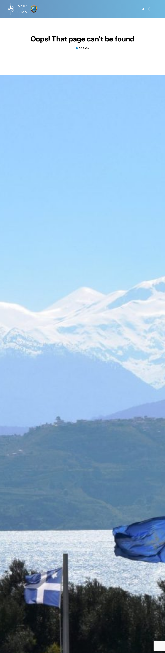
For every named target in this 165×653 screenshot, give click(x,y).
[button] (143, 9)
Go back (84, 48)
